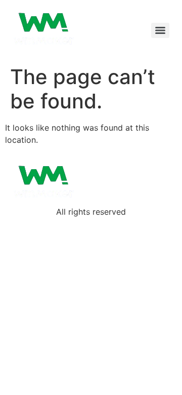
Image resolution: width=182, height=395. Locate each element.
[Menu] (160, 30)
